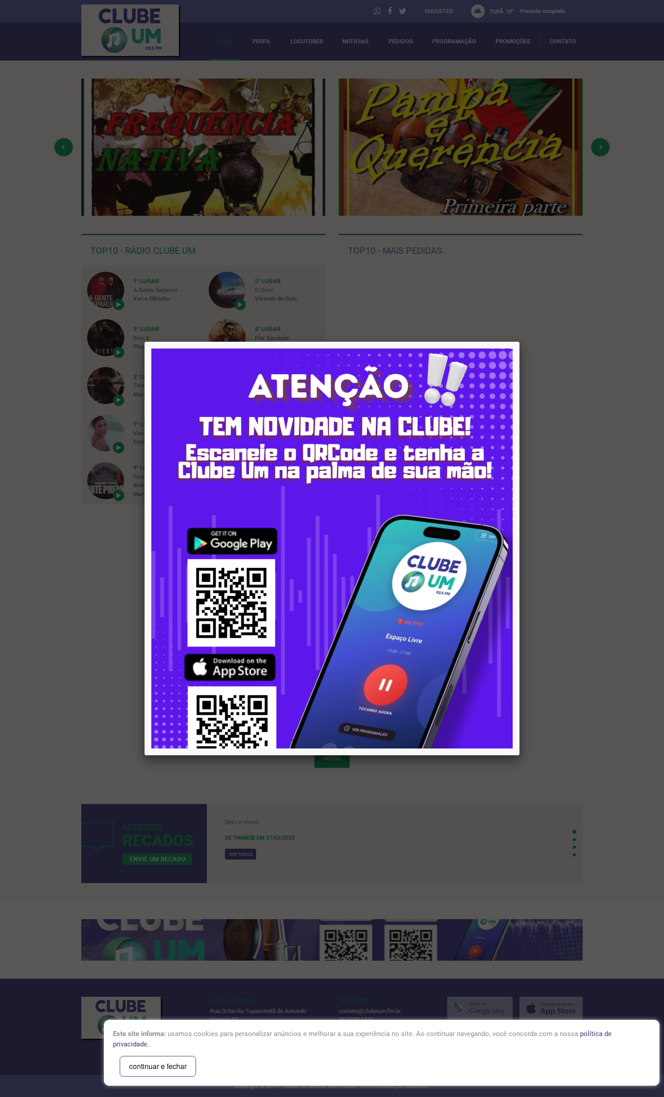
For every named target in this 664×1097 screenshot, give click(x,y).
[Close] (519, 342)
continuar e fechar (158, 1066)
